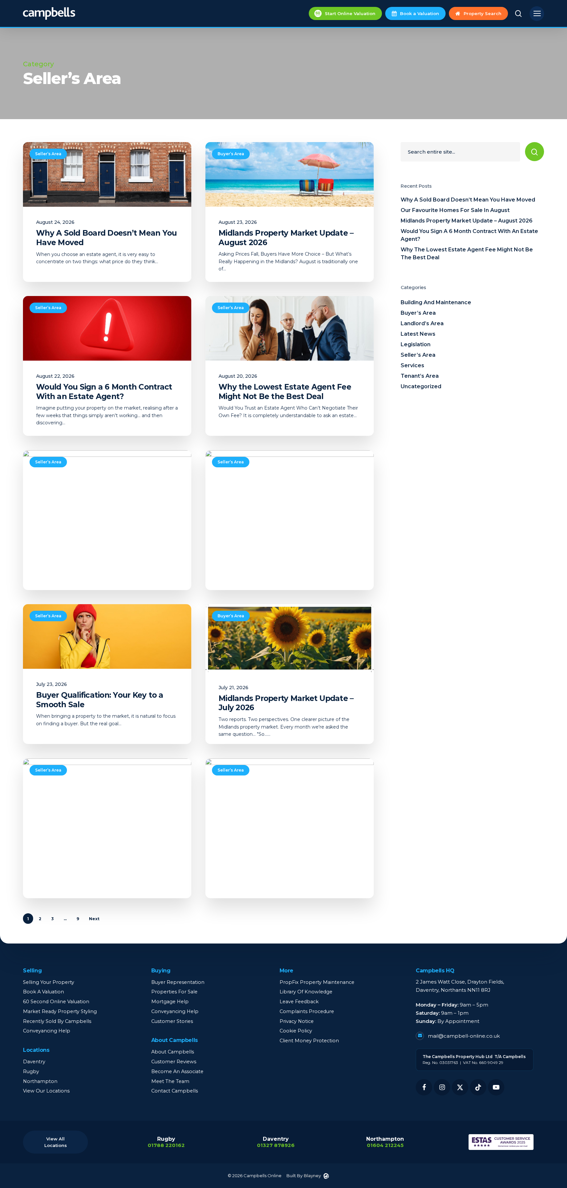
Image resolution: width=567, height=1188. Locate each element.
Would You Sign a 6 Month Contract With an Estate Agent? (469, 235)
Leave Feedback (299, 1002)
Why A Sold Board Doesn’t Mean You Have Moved (468, 200)
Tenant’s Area (420, 376)
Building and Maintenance (436, 302)
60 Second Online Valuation (56, 1002)
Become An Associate (177, 1071)
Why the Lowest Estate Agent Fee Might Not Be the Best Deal (467, 253)
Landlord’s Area (422, 323)
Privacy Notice (297, 1021)
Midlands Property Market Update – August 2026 (467, 221)
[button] (537, 13)
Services (412, 365)
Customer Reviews (173, 1062)
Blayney (312, 1175)
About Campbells (172, 1052)
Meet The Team (170, 1081)
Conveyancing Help (46, 1031)
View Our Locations (46, 1091)
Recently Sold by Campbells (57, 1021)
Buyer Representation (177, 982)
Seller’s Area (48, 153)
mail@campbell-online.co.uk (463, 1036)
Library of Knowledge (306, 992)
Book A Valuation (43, 992)
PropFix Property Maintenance (317, 982)
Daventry (34, 1062)
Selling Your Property (48, 982)
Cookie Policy (296, 1031)
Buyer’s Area (231, 153)
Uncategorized (421, 386)
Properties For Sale (174, 992)
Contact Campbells (174, 1091)
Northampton (40, 1081)
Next (94, 918)
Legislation (415, 344)
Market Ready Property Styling (60, 1011)
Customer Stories (172, 1021)
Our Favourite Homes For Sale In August (455, 210)
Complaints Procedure (307, 1011)
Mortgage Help (170, 1002)
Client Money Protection (309, 1041)
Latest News (418, 334)
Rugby (31, 1071)
